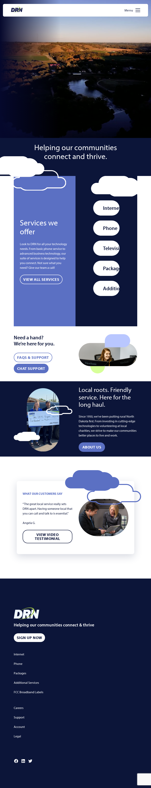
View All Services (41, 279)
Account (19, 727)
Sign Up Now (29, 637)
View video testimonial (47, 536)
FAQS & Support (33, 357)
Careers (18, 708)
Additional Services (26, 683)
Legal (17, 736)
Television (111, 248)
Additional (111, 288)
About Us (91, 447)
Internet (111, 208)
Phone (110, 228)
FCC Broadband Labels (28, 692)
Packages (111, 268)
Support (19, 717)
